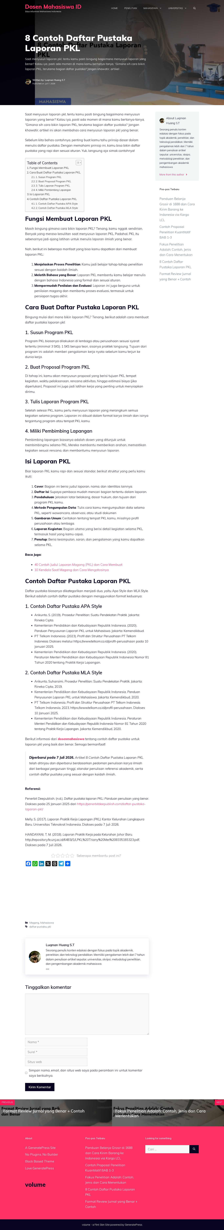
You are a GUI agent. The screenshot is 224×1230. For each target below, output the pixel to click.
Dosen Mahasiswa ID (53, 6)
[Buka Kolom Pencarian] (194, 8)
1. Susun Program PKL (48, 177)
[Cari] (194, 1149)
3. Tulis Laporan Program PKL (53, 185)
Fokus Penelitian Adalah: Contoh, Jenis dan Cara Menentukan (176, 249)
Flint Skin (99, 1224)
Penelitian (130, 8)
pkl (49, 926)
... (47, 967)
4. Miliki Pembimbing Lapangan (53, 189)
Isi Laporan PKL (40, 194)
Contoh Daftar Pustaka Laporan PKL (53, 199)
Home (114, 8)
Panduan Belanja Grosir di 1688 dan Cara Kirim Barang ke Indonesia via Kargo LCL (177, 209)
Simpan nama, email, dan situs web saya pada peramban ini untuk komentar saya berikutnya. (85, 1073)
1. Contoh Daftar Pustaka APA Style (57, 203)
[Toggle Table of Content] (77, 162)
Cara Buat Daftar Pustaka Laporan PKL (55, 172)
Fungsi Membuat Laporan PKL (49, 168)
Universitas (175, 8)
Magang (34, 922)
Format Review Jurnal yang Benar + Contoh (44, 1111)
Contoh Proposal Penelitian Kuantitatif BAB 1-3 (175, 232)
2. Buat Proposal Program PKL (53, 181)
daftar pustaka (38, 926)
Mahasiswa (150, 8)
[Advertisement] (87, 892)
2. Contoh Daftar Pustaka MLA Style (57, 208)
